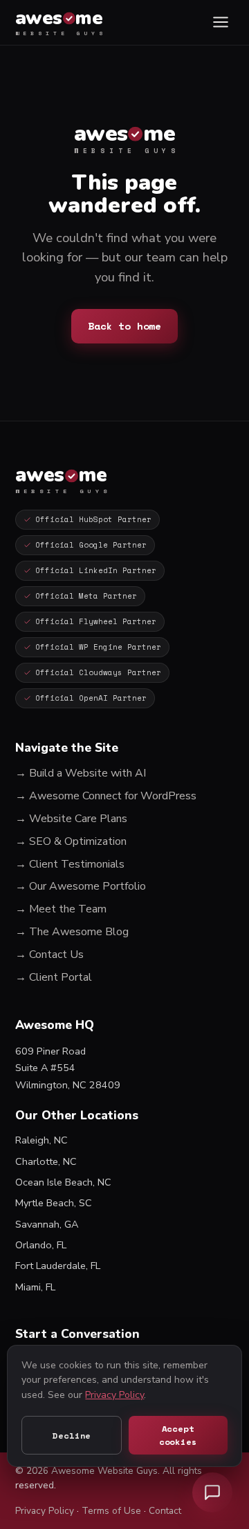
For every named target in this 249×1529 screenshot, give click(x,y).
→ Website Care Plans (71, 818)
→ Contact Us (49, 954)
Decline (72, 1435)
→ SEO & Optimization (71, 841)
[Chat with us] (212, 1492)
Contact (165, 1510)
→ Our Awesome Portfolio (80, 886)
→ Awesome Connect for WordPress (105, 795)
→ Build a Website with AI (80, 773)
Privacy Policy (44, 1510)
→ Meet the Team (61, 909)
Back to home (124, 326)
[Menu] (220, 22)
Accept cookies (178, 1435)
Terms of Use (111, 1510)
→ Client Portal (53, 977)
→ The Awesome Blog (72, 931)
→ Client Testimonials (69, 864)
